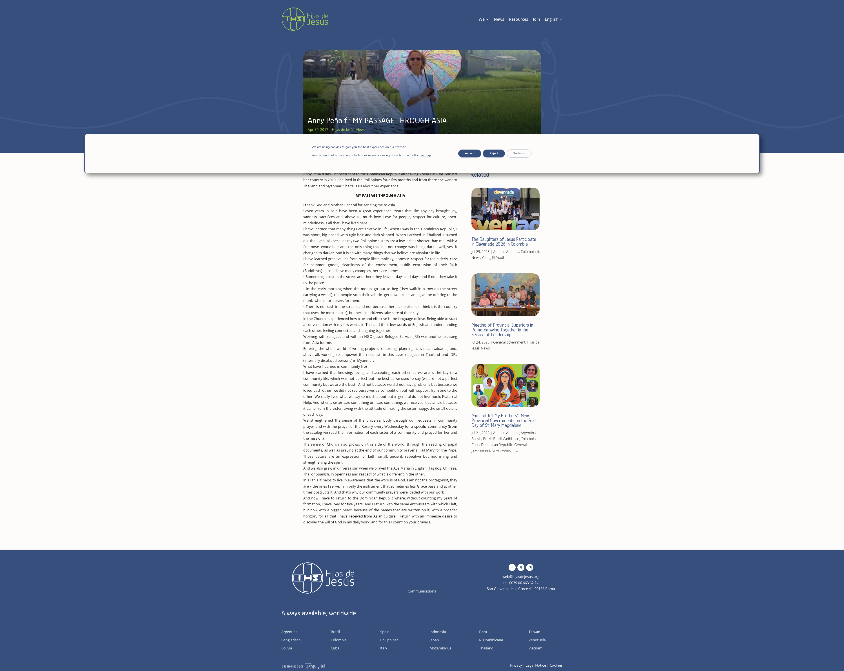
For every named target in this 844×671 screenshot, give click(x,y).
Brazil (487, 438)
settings (425, 155)
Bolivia (476, 438)
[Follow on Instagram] (529, 567)
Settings (519, 153)
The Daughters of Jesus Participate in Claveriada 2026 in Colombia (503, 241)
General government (509, 342)
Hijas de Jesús (343, 129)
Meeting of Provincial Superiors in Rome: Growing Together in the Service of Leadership (502, 329)
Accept (470, 153)
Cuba (475, 444)
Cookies (556, 665)
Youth (500, 257)
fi (538, 251)
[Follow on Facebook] (512, 567)
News (499, 19)
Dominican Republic (497, 444)
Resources (518, 19)
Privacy (516, 665)
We (482, 19)
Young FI (488, 257)
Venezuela (510, 450)
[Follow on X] (520, 567)
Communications (422, 591)
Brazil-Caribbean (506, 438)
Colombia (528, 251)
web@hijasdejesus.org (520, 576)
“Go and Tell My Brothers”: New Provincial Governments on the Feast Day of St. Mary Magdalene (504, 420)
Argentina (528, 432)
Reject (493, 153)
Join (536, 19)
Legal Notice (536, 665)
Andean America (506, 251)
